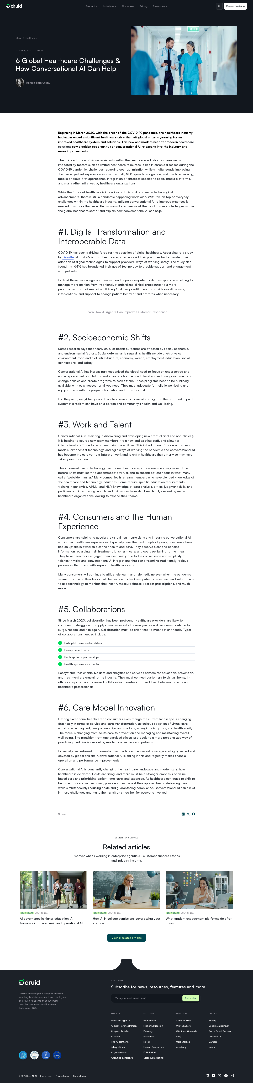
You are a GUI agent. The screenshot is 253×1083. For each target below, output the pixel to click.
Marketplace (183, 1041)
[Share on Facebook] (193, 814)
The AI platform (120, 1041)
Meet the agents (120, 1020)
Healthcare (150, 1020)
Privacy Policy (62, 1076)
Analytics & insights (122, 1057)
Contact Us (215, 1036)
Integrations (118, 1047)
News (212, 1047)
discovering (112, 436)
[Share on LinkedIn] (183, 814)
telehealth (65, 560)
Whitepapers (183, 1025)
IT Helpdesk (150, 1052)
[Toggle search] (219, 6)
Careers (213, 1041)
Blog (18, 37)
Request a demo (235, 5)
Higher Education (153, 1025)
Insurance (149, 1036)
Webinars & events (186, 1031)
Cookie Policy (79, 1076)
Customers (128, 6)
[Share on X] (188, 814)
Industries (108, 6)
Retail (147, 1041)
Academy (181, 1047)
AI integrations (119, 560)
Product (90, 6)
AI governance (119, 1052)
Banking (148, 1031)
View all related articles (127, 937)
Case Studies (183, 1020)
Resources (159, 6)
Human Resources (154, 1047)
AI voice (115, 1036)
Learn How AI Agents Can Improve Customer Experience (126, 312)
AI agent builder (120, 1031)
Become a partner (219, 1025)
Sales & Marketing (154, 1057)
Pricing (143, 6)
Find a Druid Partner (220, 1031)
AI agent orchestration (124, 1025)
